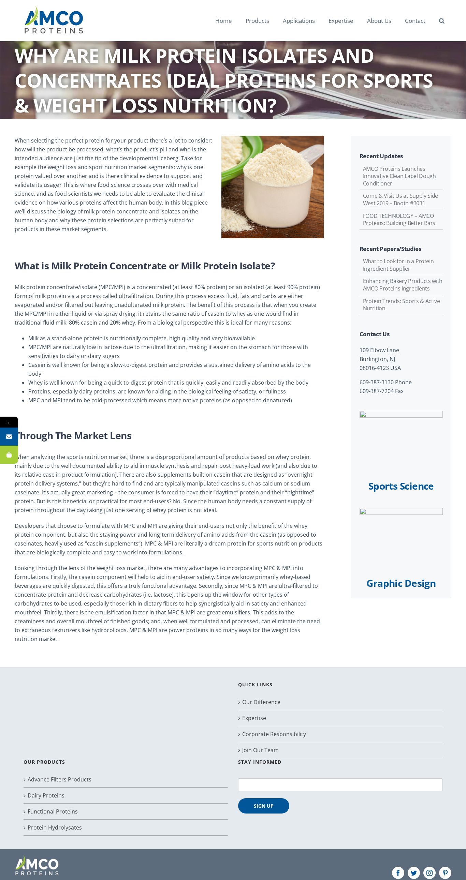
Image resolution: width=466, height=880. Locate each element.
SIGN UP (264, 806)
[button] (441, 20)
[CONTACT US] (9, 437)
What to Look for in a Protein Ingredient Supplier (398, 264)
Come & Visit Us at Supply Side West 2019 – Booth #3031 (400, 199)
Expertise (254, 718)
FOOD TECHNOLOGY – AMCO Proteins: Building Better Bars (399, 219)
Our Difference (261, 702)
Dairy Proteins (46, 795)
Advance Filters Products (59, 779)
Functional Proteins (53, 811)
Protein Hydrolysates (55, 827)
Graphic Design (401, 583)
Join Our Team (260, 750)
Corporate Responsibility (274, 734)
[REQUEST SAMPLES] (9, 455)
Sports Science (401, 485)
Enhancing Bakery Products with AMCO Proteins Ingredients (402, 284)
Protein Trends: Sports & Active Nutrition (401, 304)
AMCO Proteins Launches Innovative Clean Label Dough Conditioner (399, 176)
